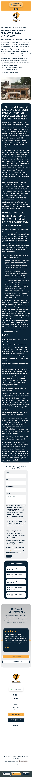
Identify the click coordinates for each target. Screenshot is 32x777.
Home (2, 27)
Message (8, 493)
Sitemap (26, 764)
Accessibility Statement (17, 764)
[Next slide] (30, 640)
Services (16, 704)
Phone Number (10, 486)
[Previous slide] (2, 640)
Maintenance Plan (16, 707)
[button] (25, 773)
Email (7, 479)
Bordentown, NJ (16, 727)
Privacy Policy (9, 550)
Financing (16, 709)
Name (7, 472)
